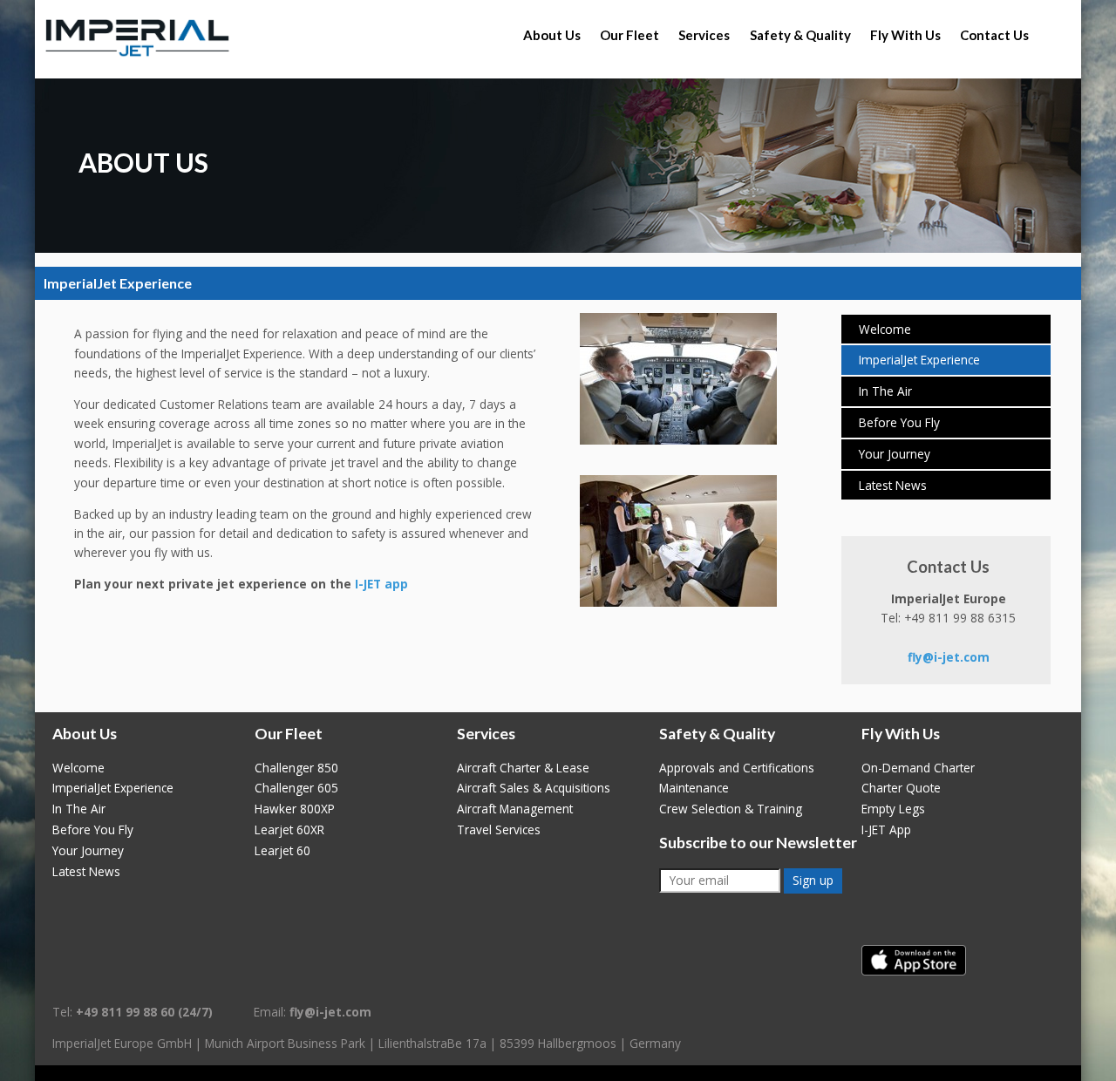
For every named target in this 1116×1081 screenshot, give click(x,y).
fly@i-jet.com (949, 657)
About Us (552, 35)
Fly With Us (905, 35)
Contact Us (994, 35)
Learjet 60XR (289, 829)
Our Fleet (629, 35)
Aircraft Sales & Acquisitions (533, 787)
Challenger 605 (296, 787)
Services (704, 35)
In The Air (885, 391)
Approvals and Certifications (736, 767)
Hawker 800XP (295, 808)
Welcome (885, 329)
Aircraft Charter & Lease (523, 767)
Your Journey (894, 453)
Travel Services (499, 829)
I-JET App (886, 829)
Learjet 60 (282, 850)
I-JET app (381, 583)
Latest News (893, 485)
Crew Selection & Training (730, 808)
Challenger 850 (296, 767)
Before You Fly (899, 422)
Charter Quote (901, 787)
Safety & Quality (800, 35)
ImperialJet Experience (919, 359)
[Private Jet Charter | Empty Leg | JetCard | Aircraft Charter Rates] (137, 38)
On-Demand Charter (918, 767)
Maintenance (694, 787)
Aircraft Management (515, 808)
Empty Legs (893, 808)
